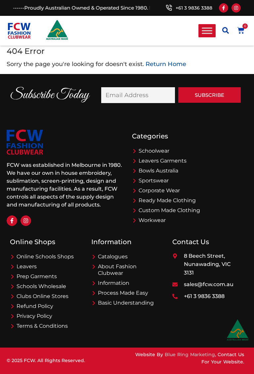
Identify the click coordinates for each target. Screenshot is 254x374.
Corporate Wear (159, 190)
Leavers (27, 266)
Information (113, 283)
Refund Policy (35, 306)
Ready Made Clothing (167, 200)
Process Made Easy (123, 293)
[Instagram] (236, 8)
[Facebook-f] (223, 8)
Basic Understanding (126, 303)
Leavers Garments (163, 161)
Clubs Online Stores (42, 296)
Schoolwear (154, 151)
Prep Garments (37, 276)
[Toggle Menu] (207, 30)
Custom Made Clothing (169, 210)
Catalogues (113, 256)
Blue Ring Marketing (190, 354)
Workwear (152, 220)
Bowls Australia (158, 171)
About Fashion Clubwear (117, 269)
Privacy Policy (34, 316)
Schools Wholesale (41, 286)
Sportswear (154, 180)
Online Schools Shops (45, 256)
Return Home (166, 64)
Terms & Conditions (42, 326)
